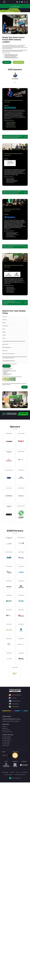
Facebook (17, 2)
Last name (4, 319)
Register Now (7, 62)
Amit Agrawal (15, 78)
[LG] (21, 441)
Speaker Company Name (6, 347)
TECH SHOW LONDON (6, 742)
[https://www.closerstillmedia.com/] (24, 765)
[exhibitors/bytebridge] (12, 276)
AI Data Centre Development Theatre (11, 57)
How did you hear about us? (7, 368)
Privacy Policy (12, 772)
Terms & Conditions (24, 772)
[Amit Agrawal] (15, 75)
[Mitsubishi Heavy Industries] (9, 441)
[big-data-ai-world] (10, 704)
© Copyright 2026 (5, 772)
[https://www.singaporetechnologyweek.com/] (15, 691)
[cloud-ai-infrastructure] (10, 695)
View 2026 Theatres (18, 62)
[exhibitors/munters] (10, 218)
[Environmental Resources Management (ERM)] (21, 514)
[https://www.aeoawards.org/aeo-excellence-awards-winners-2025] (3, 756)
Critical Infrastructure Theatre (10, 56)
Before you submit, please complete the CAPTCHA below (12, 376)
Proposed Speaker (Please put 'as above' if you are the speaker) (13, 341)
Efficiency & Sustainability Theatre (11, 55)
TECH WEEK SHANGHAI (6, 738)
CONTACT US (4, 726)
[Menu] (27, 2)
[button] (12, 82)
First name (4, 316)
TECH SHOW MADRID (6, 743)
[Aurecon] (9, 514)
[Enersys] (9, 495)
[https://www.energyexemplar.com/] (10, 165)
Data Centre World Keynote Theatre (11, 54)
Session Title (4, 350)
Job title (4, 322)
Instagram (24, 2)
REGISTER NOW (5, 728)
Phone (3, 338)
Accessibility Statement (9, 774)
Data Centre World (15, 706)
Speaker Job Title (5, 344)
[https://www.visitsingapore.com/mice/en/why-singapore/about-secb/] (6, 767)
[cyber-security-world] (10, 701)
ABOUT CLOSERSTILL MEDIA (7, 731)
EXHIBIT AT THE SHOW (6, 730)
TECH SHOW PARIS (5, 745)
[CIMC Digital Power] (21, 478)
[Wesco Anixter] (9, 478)
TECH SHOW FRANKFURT (6, 740)
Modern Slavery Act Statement (20, 774)
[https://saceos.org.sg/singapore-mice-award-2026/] (6, 756)
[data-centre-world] (10, 707)
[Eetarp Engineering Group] (21, 495)
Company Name (5, 325)
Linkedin (19, 2)
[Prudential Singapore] (9, 460)
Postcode (4, 335)
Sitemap (17, 772)
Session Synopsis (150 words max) (8, 353)
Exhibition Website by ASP (16, 778)
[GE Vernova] (21, 459)
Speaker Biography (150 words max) (8, 360)
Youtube (22, 2)
